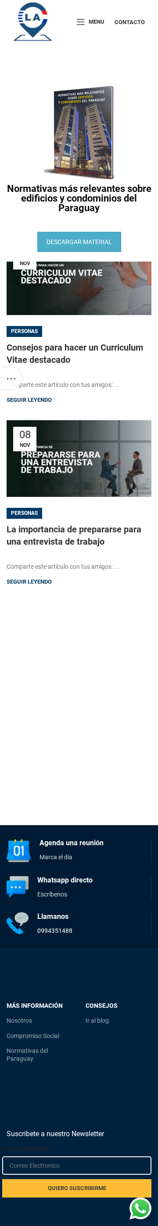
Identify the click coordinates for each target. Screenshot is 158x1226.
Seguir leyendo (29, 400)
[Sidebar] (11, 379)
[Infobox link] (79, 851)
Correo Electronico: (28, 1148)
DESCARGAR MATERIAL (79, 241)
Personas (24, 331)
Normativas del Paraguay (27, 1054)
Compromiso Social (33, 1035)
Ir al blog (97, 1020)
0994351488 (54, 930)
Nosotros (19, 1020)
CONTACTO (130, 22)
